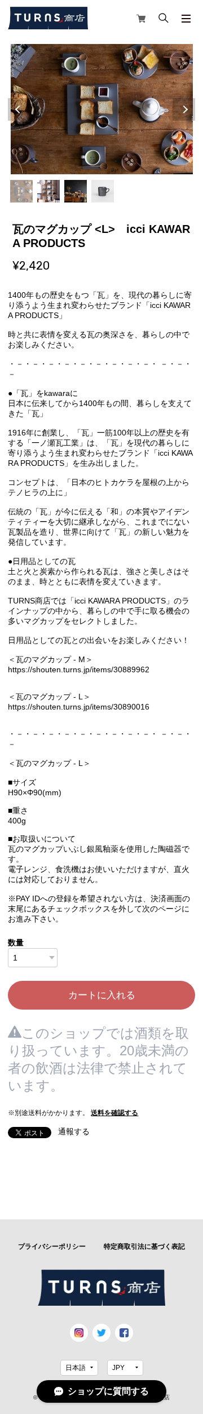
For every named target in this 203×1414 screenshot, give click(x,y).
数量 (16, 942)
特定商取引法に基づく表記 (144, 1246)
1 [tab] (21, 191)
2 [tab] (48, 191)
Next (184, 109)
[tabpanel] (101, 109)
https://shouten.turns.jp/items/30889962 (78, 669)
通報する (74, 1131)
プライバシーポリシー (52, 1246)
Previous (19, 109)
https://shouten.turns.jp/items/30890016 (78, 706)
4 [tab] (102, 191)
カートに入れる (101, 995)
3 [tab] (75, 191)
